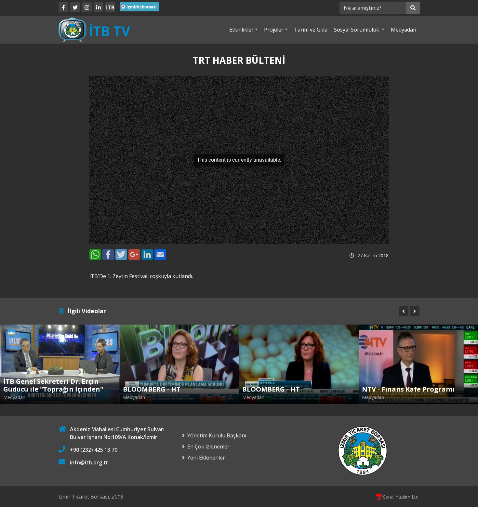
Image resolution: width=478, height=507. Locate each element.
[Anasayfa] (94, 29)
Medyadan (403, 29)
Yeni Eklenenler (206, 457)
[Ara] (413, 8)
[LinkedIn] (98, 7)
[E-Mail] (160, 254)
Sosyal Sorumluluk (357, 29)
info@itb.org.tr (89, 462)
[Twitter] (75, 7)
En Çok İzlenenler (208, 446)
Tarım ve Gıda (310, 29)
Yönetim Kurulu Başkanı (216, 435)
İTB (110, 7)
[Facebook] (63, 7)
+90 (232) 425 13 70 (93, 449)
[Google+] (134, 254)
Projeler (274, 29)
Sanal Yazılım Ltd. (400, 497)
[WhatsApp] (95, 254)
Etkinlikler (241, 29)
